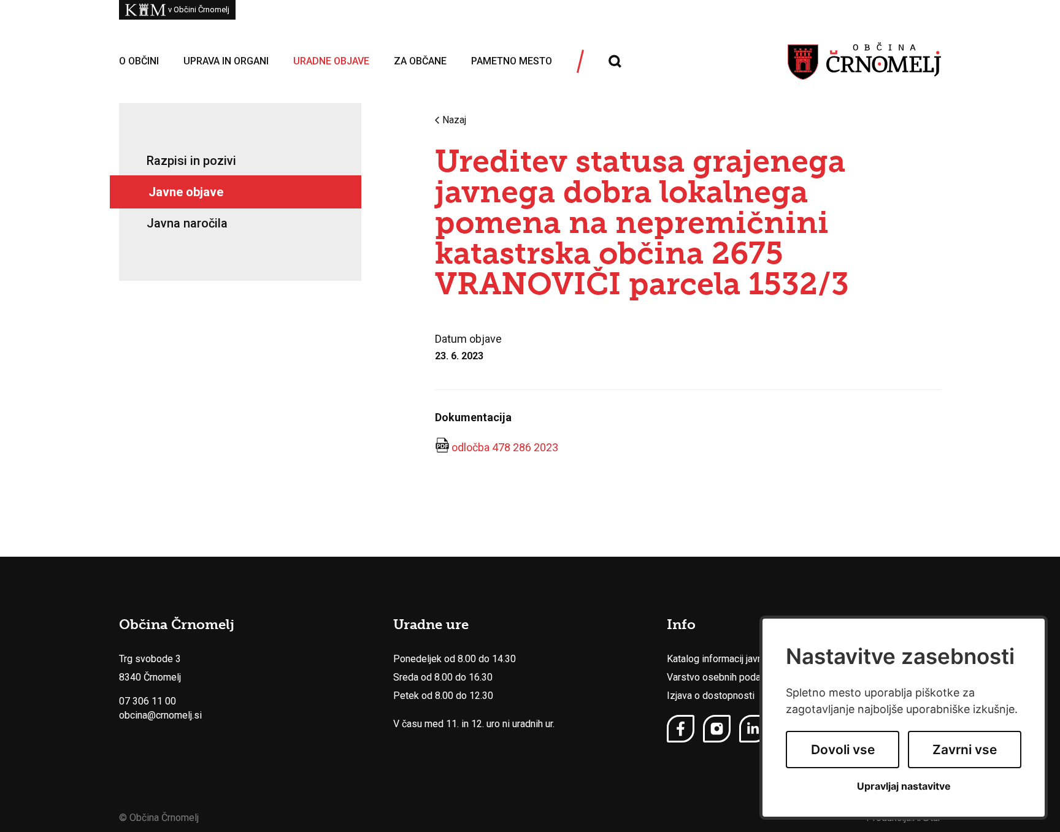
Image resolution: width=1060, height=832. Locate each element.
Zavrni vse (964, 749)
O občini (139, 61)
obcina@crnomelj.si (160, 715)
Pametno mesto (511, 61)
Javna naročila (187, 223)
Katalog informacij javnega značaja (740, 659)
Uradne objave (331, 61)
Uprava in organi (226, 61)
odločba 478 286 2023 (504, 447)
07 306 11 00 (147, 701)
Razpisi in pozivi (191, 160)
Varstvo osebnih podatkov (723, 677)
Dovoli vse (843, 749)
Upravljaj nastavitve (904, 786)
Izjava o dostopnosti (711, 695)
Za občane (420, 61)
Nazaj (454, 120)
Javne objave (185, 192)
